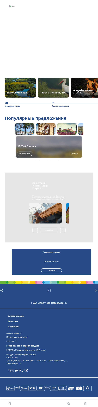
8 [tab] (62, 161)
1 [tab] (35, 161)
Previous (8, 262)
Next (93, 262)
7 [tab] (58, 161)
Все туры (74, 154)
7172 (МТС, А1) (18, 370)
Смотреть (51, 270)
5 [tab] (51, 161)
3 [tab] (43, 161)
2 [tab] (39, 161)
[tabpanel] (49, 147)
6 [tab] (54, 161)
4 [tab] (47, 161)
